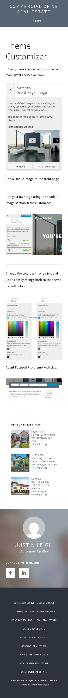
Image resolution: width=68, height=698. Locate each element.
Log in (46, 684)
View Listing (40, 444)
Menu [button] (37, 20)
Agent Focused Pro (37, 680)
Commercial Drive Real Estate (34, 9)
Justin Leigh (34, 545)
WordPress (37, 684)
